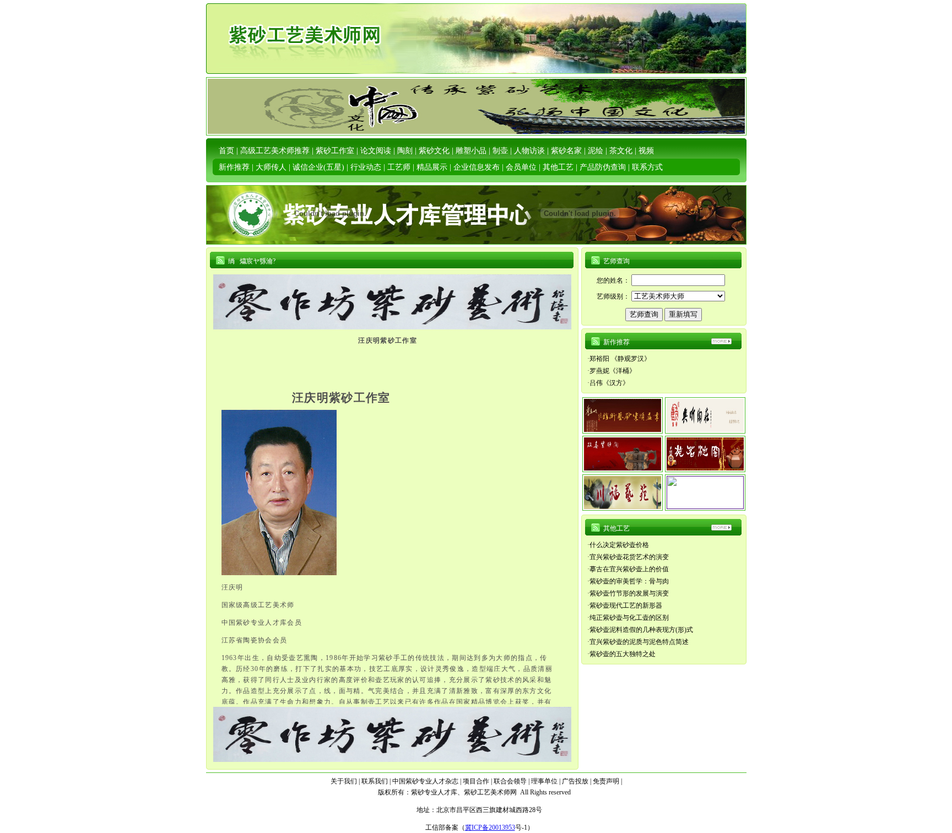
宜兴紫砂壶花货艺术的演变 (629, 557)
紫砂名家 (566, 151)
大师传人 (271, 167)
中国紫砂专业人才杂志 (425, 781)
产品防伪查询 (603, 167)
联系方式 (647, 167)
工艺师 (398, 167)
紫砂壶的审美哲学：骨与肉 (629, 581)
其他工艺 (558, 167)
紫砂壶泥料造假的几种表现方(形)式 (641, 630)
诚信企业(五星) (318, 167)
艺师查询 (616, 261)
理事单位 (544, 781)
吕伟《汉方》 (609, 383)
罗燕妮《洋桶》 (612, 371)
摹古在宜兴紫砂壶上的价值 (629, 569)
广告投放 (575, 781)
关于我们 (344, 781)
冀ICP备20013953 (490, 827)
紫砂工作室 (335, 151)
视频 (646, 151)
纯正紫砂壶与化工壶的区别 (629, 617)
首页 (226, 151)
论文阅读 (375, 151)
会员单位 (521, 167)
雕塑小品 (471, 151)
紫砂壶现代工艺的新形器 (625, 605)
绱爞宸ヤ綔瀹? (251, 261)
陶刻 (405, 151)
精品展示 (431, 167)
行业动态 (365, 167)
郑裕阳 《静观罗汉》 (620, 359)
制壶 (500, 151)
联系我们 (374, 781)
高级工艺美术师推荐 (275, 151)
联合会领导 (510, 781)
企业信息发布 (476, 167)
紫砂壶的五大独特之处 (622, 654)
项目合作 (476, 781)
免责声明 (606, 781)
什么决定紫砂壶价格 (619, 545)
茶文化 (620, 151)
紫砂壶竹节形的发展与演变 (629, 593)
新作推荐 (234, 167)
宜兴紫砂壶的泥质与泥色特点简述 (639, 642)
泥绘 (595, 151)
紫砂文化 (434, 151)
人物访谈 (529, 151)
